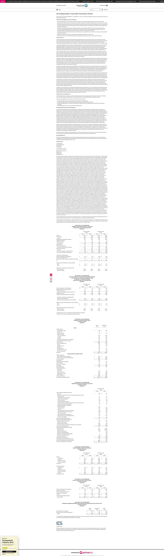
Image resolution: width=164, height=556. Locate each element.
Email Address (5, 547)
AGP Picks (3, 1)
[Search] (100, 10)
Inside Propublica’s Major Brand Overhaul (147, 1)
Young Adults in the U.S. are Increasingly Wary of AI (126, 1)
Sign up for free (9, 551)
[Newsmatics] (51, 281)
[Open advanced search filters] (102, 10)
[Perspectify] (51, 277)
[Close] (16, 537)
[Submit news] (51, 275)
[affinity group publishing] (51, 279)
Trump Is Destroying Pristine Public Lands (104, 1)
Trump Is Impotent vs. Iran (87, 1)
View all (162, 1)
